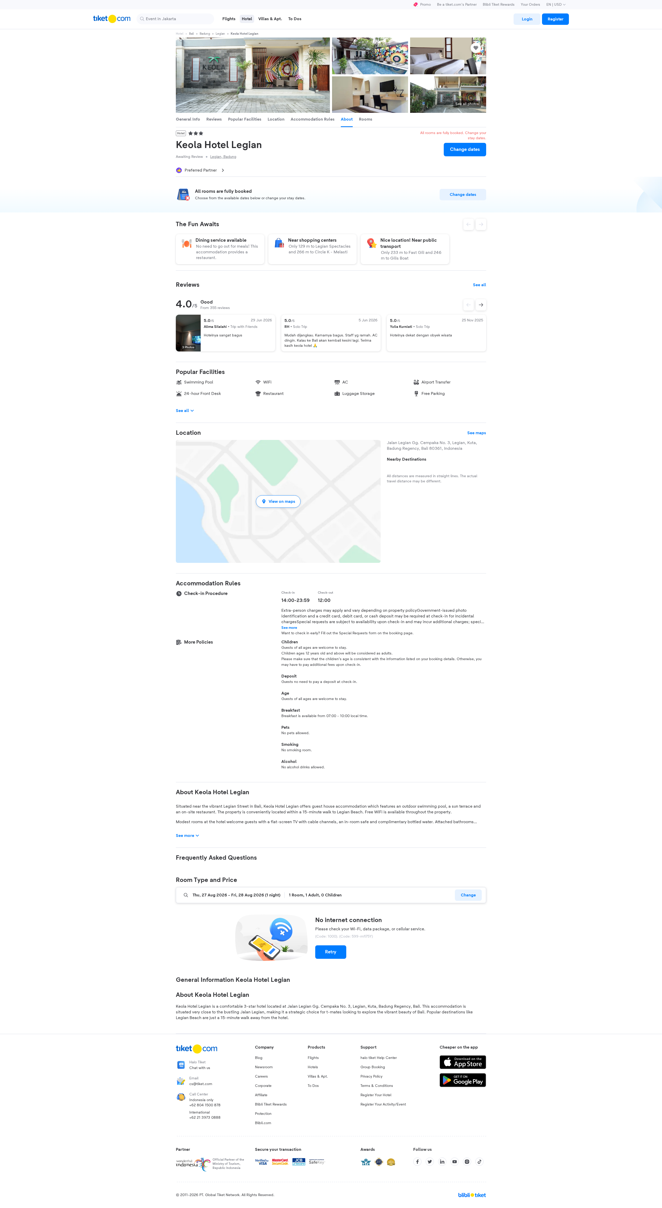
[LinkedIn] (442, 1162)
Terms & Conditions (376, 1086)
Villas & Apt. (318, 1076)
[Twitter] (430, 1162)
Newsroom (264, 1067)
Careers (261, 1076)
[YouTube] (454, 1162)
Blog (258, 1058)
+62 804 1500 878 (205, 1105)
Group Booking (372, 1067)
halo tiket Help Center (378, 1058)
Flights (313, 1058)
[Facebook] (417, 1162)
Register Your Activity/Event (383, 1104)
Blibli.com (263, 1123)
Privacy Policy (371, 1076)
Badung (205, 34)
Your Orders (530, 4)
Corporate (263, 1086)
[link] (527, 19)
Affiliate (261, 1095)
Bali (191, 34)
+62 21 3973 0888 (205, 1117)
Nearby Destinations (406, 459)
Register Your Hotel (375, 1095)
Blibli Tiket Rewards (499, 4)
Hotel (179, 34)
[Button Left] (468, 305)
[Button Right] (481, 305)
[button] (278, 501)
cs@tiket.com (200, 1084)
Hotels (313, 1067)
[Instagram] (467, 1162)
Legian (220, 34)
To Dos (313, 1086)
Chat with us (199, 1068)
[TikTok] (479, 1162)
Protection (263, 1113)
